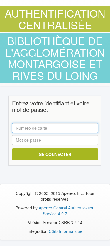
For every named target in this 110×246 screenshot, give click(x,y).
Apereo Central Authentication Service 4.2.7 (66, 210)
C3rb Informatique (65, 231)
